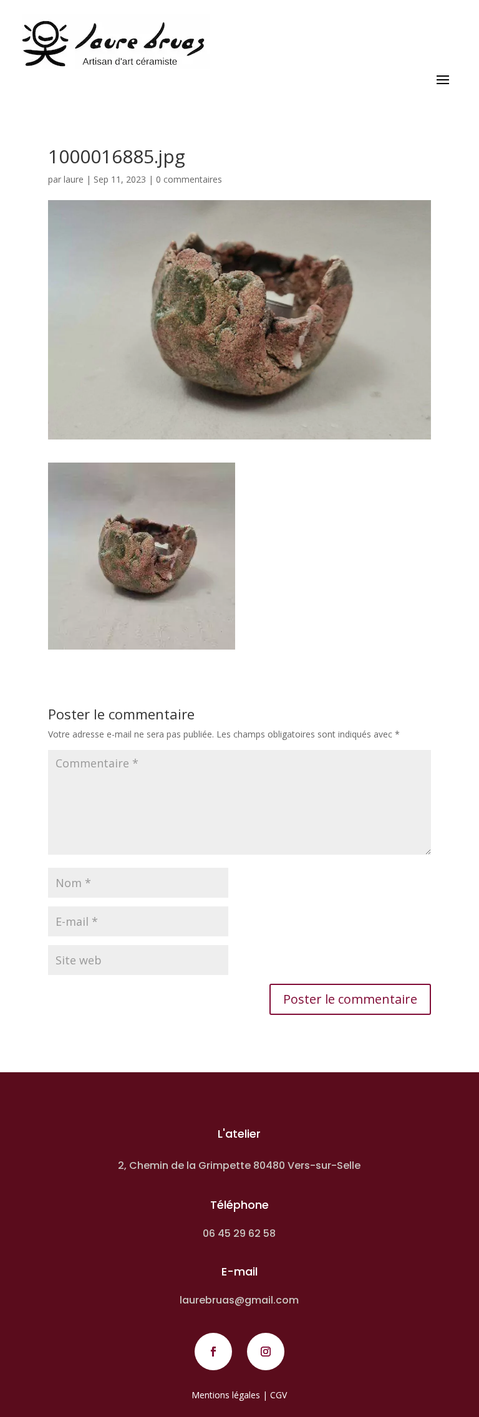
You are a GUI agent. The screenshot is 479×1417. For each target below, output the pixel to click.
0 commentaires (189, 179)
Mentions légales (225, 1395)
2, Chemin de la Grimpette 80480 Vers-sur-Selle (239, 1165)
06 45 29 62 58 (239, 1233)
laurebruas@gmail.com (239, 1300)
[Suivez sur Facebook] (213, 1351)
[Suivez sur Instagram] (265, 1351)
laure (74, 179)
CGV (278, 1395)
